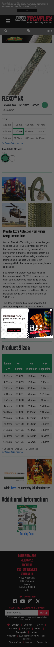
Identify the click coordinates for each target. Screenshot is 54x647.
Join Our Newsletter (14, 330)
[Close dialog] (51, 310)
